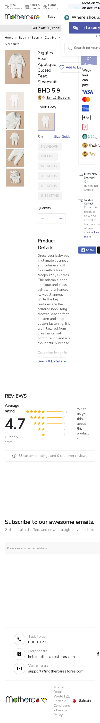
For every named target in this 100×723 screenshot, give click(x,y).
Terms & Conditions (62, 703)
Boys (35, 38)
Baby (22, 38)
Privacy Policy (60, 712)
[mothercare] (24, 16)
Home (9, 38)
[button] (71, 67)
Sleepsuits (12, 44)
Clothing (51, 38)
